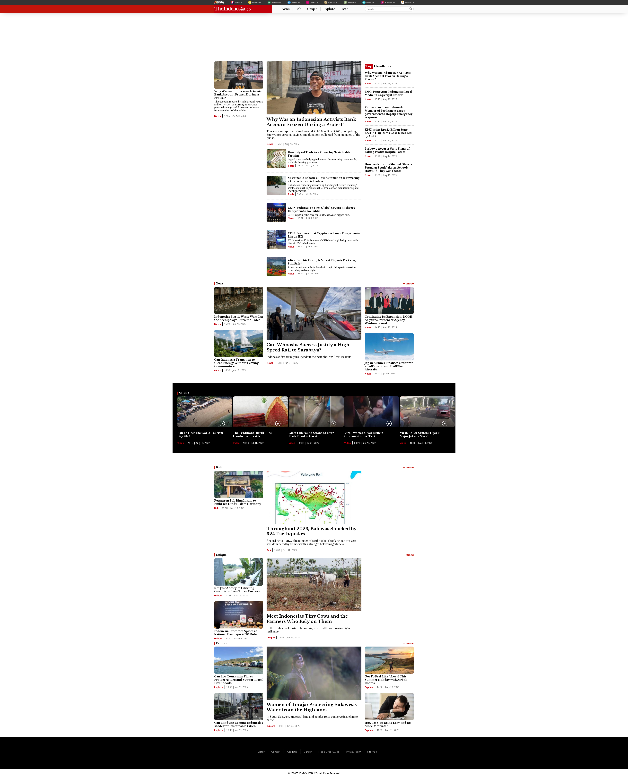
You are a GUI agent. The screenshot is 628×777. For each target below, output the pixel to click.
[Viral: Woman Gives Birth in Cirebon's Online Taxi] (371, 426)
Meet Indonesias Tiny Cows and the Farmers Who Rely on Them (307, 619)
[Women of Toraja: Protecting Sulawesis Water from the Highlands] (314, 698)
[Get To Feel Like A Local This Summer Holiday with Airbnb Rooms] (389, 660)
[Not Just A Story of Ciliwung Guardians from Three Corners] (238, 572)
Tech (345, 9)
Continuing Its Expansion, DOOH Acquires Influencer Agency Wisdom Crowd (388, 320)
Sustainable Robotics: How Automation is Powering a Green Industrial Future (323, 179)
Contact (275, 751)
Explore (329, 9)
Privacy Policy (353, 751)
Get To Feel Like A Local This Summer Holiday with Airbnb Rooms (386, 680)
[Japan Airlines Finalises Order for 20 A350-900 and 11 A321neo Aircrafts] (389, 346)
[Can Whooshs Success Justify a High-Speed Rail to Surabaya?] (314, 339)
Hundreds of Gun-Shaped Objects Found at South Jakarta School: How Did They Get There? (388, 167)
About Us (292, 751)
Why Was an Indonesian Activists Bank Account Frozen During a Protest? (238, 94)
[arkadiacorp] (219, 2)
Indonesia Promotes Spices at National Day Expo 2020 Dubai (236, 632)
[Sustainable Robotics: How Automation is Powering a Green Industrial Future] (276, 186)
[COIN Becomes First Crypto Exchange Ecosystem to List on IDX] (276, 240)
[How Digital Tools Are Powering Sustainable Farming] (276, 159)
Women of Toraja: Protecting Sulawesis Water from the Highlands (312, 707)
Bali (298, 9)
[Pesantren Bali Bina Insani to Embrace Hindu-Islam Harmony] (238, 484)
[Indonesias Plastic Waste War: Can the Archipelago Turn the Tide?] (238, 300)
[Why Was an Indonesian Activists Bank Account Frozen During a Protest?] (238, 75)
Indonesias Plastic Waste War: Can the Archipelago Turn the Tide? (238, 318)
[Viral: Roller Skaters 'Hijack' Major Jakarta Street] (427, 426)
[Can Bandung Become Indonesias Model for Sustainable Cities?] (238, 706)
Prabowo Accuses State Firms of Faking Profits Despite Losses (387, 150)
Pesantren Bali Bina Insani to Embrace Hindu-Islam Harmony (237, 502)
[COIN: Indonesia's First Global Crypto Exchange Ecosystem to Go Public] (276, 213)
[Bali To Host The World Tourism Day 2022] (204, 426)
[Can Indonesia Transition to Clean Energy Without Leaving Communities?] (238, 343)
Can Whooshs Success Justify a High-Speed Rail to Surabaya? (309, 347)
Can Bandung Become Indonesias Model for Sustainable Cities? (238, 724)
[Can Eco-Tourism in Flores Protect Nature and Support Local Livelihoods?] (238, 660)
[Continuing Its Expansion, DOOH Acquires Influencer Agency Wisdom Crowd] (389, 300)
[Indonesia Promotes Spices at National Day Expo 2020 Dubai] (238, 615)
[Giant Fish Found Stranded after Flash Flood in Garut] (316, 426)
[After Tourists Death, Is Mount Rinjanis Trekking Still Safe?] (276, 267)
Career (308, 751)
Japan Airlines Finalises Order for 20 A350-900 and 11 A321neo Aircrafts (389, 366)
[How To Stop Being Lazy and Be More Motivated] (389, 706)
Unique (312, 9)
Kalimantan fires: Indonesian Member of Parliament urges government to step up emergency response (388, 112)
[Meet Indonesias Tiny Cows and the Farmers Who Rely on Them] (314, 610)
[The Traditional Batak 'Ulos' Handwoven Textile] (260, 426)
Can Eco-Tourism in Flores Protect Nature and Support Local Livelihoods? (238, 680)
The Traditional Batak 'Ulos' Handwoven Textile (252, 434)
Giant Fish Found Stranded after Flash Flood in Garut (311, 434)
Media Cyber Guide (329, 751)
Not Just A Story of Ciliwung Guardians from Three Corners (237, 589)
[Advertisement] (312, 38)
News (286, 9)
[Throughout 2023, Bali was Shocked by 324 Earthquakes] (314, 522)
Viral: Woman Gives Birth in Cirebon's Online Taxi (363, 434)
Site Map (372, 751)
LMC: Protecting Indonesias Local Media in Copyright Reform (388, 93)
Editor (261, 751)
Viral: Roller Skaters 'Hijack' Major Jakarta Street (420, 434)
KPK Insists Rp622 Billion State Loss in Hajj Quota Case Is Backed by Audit (388, 133)
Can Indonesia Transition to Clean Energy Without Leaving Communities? (236, 363)
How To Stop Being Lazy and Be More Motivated (388, 724)
